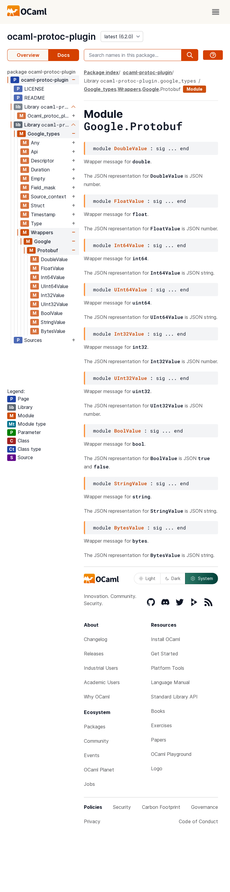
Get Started (164, 654)
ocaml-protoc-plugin (51, 36)
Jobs (89, 784)
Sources (33, 340)
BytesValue (53, 331)
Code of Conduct (198, 821)
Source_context (48, 197)
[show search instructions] (213, 55)
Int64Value (53, 277)
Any (35, 143)
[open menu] (215, 12)
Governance (204, 807)
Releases (94, 654)
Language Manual (170, 682)
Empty (38, 179)
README (34, 98)
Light (150, 578)
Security (122, 807)
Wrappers (42, 232)
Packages (94, 727)
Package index (101, 72)
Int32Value (52, 295)
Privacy (92, 821)
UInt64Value (54, 286)
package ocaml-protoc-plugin (41, 72)
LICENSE (34, 89)
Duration (40, 170)
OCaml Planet (99, 770)
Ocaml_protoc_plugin (49, 116)
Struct (38, 205)
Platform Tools (167, 668)
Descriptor (42, 161)
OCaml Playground (171, 754)
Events (91, 755)
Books (158, 711)
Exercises (161, 725)
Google (42, 241)
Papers (158, 740)
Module (194, 89)
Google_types (44, 134)
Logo (156, 768)
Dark (175, 578)
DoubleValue (54, 259)
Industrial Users (101, 668)
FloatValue (52, 268)
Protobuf (47, 250)
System (205, 578)
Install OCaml (165, 639)
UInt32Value (54, 304)
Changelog (95, 639)
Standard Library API (174, 697)
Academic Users (102, 682)
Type (36, 223)
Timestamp (43, 214)
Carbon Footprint (161, 807)
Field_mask (43, 188)
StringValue (53, 322)
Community (96, 741)
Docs (64, 55)
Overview (28, 55)
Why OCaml (97, 697)
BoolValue (52, 313)
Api (34, 152)
